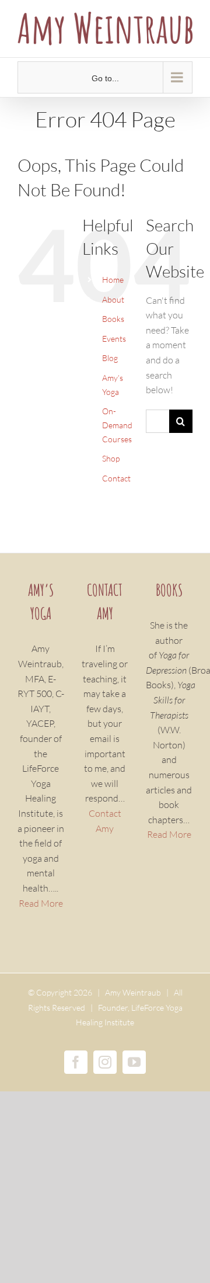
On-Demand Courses (117, 425)
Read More (41, 903)
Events (114, 339)
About (113, 299)
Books (113, 319)
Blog (110, 358)
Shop (111, 458)
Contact (116, 478)
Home (113, 280)
